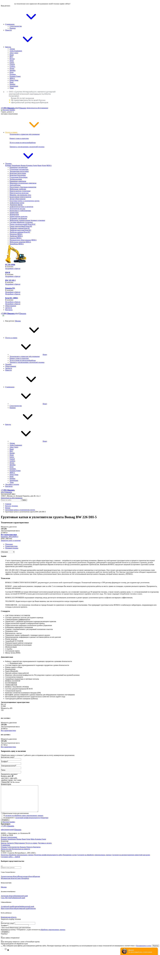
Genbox (12, 66)
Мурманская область (8, 878)
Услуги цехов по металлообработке (23, 142)
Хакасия (32, 908)
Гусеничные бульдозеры (18, 177)
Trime (12, 88)
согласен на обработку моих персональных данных (24, 815)
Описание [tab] (9, 544)
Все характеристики (8, 730)
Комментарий (6, 784)
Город (3, 770)
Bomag (12, 59)
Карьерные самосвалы (18, 181)
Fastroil (12, 64)
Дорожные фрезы (16, 205)
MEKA (12, 78)
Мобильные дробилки (18, 189)
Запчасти (8, 308)
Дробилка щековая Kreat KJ (20, 232)
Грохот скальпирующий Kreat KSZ (22, 224)
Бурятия (16, 906)
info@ (20, 108)
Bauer (12, 55)
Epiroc (12, 63)
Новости (8, 30)
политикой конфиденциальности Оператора (31, 818)
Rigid (11, 82)
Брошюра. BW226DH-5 (9, 536)
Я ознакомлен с (25, 818)
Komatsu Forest (15, 76)
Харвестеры (14, 212)
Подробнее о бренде (12, 268)
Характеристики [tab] (11, 546)
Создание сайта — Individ (10, 857)
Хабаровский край (18, 898)
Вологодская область (26, 876)
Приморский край (21, 896)
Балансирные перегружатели (20, 197)
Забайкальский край (26, 906)
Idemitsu (12, 70)
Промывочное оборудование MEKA (23, 240)
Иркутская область (8, 908)
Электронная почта (8, 766)
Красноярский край (22, 908)
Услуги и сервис (11, 132)
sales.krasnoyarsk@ (11, 829)
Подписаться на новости (21, 849)
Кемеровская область (8, 917)
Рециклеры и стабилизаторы (20, 210)
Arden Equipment (16, 51)
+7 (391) (7, 826)
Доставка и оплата (12, 484)
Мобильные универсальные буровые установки (27, 220)
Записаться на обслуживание (37, 108)
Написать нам (6, 849)
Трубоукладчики (16, 179)
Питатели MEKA (16, 234)
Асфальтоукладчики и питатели (21, 207)
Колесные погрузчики (18, 173)
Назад (45, 354)
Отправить (5, 820)
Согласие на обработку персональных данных (94, 855)
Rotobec (12, 84)
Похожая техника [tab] (11, 548)
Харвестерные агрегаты (18, 216)
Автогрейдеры (15, 185)
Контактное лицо (8, 757)
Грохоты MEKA (15, 238)
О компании (10, 24)
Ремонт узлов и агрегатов (19, 138)
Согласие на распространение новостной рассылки (131, 855)
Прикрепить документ (9, 774)
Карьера (13, 28)
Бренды (8, 47)
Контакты (9, 310)
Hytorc (12, 68)
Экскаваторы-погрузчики (19, 171)
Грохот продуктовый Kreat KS (21, 226)
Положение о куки (70, 855)
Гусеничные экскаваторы (19, 169)
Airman (12, 49)
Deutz (12, 61)
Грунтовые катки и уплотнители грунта (24, 201)
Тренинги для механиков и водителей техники (27, 147)
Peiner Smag (14, 80)
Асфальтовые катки (17, 203)
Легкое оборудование (17, 199)
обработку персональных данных (52, 929)
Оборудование (10, 306)
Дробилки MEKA (16, 236)
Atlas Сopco (14, 53)
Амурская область (7, 896)
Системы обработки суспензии (21, 222)
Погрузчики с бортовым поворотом (23, 187)
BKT (11, 57)
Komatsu (13, 74)
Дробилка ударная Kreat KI (20, 228)
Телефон (4, 761)
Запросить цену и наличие (11, 540)
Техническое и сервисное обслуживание (25, 134)
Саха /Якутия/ (6, 898)
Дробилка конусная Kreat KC (20, 230)
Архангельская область (9, 876)
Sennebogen (14, 86)
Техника (8, 163)
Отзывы (4, 847)
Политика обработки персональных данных (17, 855)
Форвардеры (14, 214)
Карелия (37, 876)
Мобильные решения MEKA (20, 242)
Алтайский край (7, 906)
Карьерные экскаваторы (19, 167)
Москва (18, 321)
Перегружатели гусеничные (20, 191)
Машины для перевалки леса (20, 195)
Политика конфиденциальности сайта (48, 855)
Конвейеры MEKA (17, 244)
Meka (33, 839)
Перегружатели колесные (19, 193)
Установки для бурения (18, 218)
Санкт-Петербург (22, 878)
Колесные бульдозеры (18, 175)
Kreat (11, 72)
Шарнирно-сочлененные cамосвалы (23, 183)
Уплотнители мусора (17, 209)
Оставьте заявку (7, 4)
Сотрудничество (16, 26)
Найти (24, 500)
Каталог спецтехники (9, 837)
